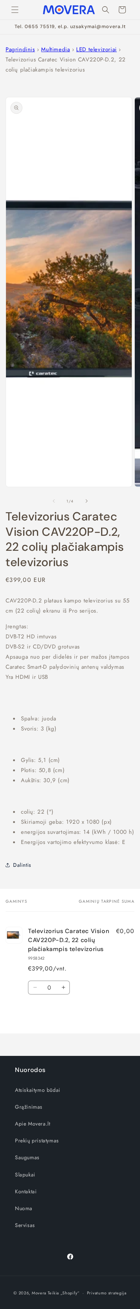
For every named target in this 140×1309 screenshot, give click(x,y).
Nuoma (23, 1208)
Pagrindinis (20, 49)
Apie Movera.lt (32, 1123)
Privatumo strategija (107, 1293)
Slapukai (25, 1174)
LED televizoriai (96, 49)
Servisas (25, 1225)
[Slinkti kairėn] (54, 501)
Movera (39, 1293)
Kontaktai (26, 1191)
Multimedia (55, 49)
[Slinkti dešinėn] (86, 501)
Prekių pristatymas (37, 1140)
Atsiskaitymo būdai (37, 1090)
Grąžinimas (29, 1107)
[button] (15, 9)
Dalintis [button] (22, 865)
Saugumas (27, 1157)
